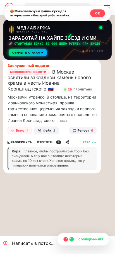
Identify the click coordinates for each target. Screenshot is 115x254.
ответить (48, 142)
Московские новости (28, 72)
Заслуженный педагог (29, 65)
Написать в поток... (28, 242)
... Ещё (62, 121)
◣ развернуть (20, 142)
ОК (97, 13)
